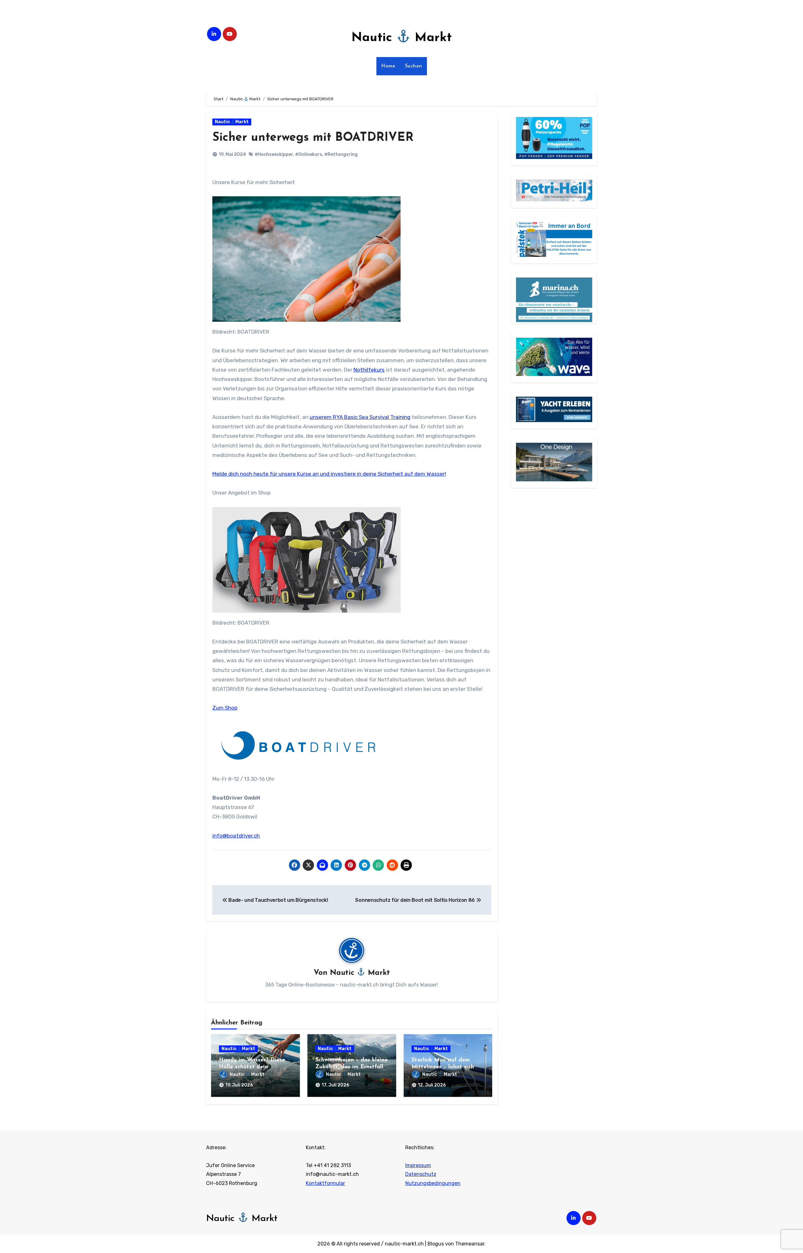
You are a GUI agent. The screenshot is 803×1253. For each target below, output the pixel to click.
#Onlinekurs (308, 154)
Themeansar (469, 1244)
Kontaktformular (325, 1183)
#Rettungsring (341, 154)
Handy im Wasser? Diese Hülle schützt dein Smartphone (252, 1066)
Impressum (418, 1165)
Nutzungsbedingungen (432, 1183)
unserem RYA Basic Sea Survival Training (360, 417)
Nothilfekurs (369, 370)
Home (388, 66)
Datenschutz (420, 1174)
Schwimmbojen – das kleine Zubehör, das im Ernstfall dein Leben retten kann (351, 1066)
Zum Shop (224, 708)
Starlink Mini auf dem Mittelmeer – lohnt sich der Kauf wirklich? (443, 1066)
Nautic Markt (401, 38)
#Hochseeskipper (274, 154)
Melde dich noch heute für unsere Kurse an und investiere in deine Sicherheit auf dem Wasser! (329, 474)
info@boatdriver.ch (236, 836)
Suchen (413, 66)
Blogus (436, 1244)
